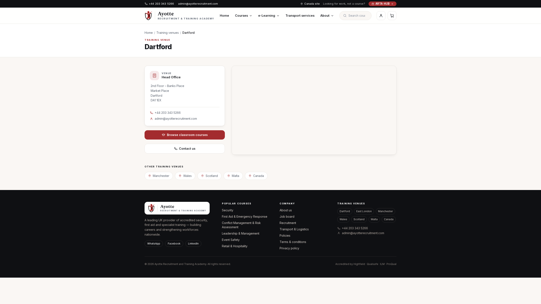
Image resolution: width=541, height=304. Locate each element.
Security (227, 210)
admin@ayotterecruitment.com (198, 3)
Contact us (187, 148)
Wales (187, 176)
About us (286, 210)
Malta (235, 176)
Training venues (167, 32)
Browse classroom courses (187, 135)
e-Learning (266, 15)
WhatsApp (153, 243)
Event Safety (231, 240)
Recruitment (288, 223)
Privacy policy (289, 248)
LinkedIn (193, 243)
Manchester (161, 176)
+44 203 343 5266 (161, 3)
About (324, 15)
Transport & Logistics (294, 229)
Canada (258, 176)
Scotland (212, 176)
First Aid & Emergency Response (244, 216)
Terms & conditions (293, 242)
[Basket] (392, 15)
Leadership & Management (240, 233)
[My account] (381, 15)
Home (224, 15)
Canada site (312, 3)
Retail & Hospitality (234, 246)
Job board (287, 216)
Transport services (300, 15)
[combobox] (358, 15)
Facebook (174, 243)
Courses (241, 15)
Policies (285, 235)
